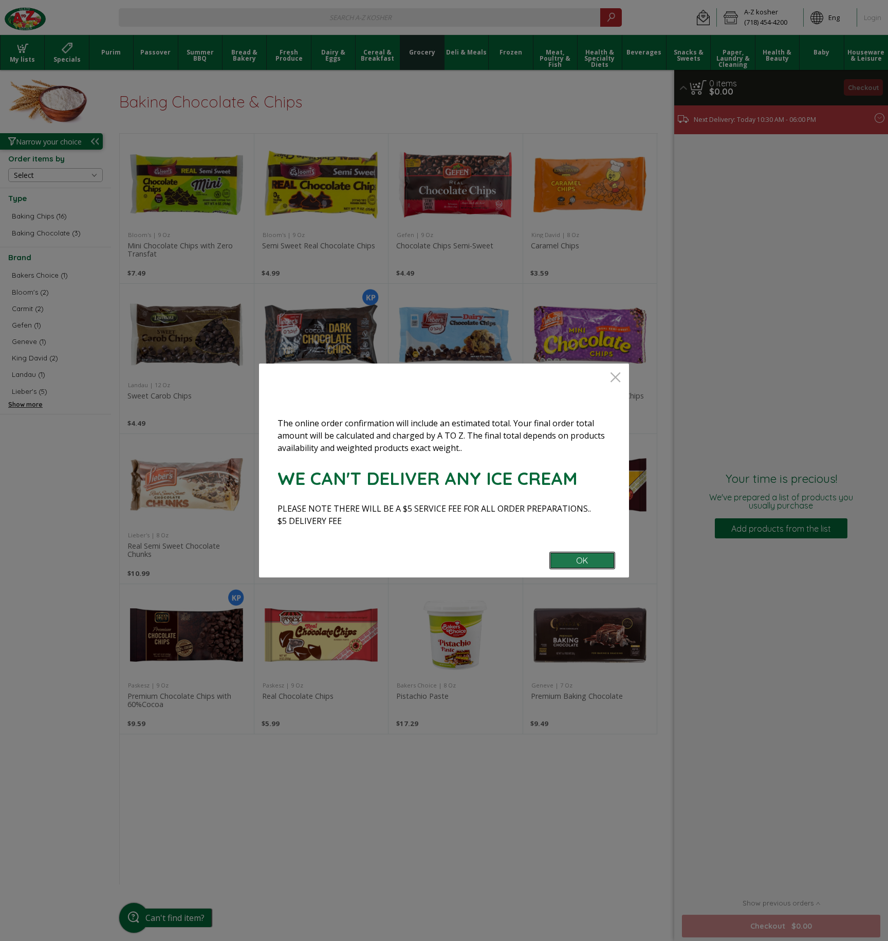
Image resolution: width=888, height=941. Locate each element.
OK (582, 560)
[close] (615, 378)
